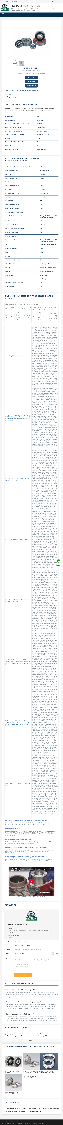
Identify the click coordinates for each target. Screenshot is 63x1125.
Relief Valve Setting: (11, 264)
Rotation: (7, 245)
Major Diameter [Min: (11, 178)
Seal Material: (9, 279)
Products (8, 17)
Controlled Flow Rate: (11, 232)
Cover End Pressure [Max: (13, 131)
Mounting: (8, 138)
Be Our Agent (31, 86)
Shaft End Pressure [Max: (13, 127)
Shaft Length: (9, 197)
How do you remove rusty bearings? (20, 1014)
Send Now (23, 975)
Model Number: (10, 120)
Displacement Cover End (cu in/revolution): (19, 167)
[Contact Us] (59, 562)
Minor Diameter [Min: (11, 170)
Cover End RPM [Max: (11, 225)
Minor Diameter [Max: (12, 205)
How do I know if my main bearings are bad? (23, 1002)
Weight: (7, 252)
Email (7, 942)
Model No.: (8, 271)
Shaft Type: (8, 145)
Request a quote (15, 1)
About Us (5, 1121)
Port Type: (8, 189)
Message (8, 959)
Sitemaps (23, 1121)
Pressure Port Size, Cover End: (15, 142)
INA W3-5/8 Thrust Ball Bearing (15, 356)
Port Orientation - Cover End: (14, 216)
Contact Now (31, 77)
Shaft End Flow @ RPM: (12, 193)
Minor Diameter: (10, 286)
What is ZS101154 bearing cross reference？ (31, 73)
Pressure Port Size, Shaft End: (14, 228)
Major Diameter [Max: (12, 186)
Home (3, 17)
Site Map (18, 1121)
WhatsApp (31, 82)
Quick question (7, 955)
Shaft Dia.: (8, 256)
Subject (7, 950)
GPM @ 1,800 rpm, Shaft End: (14, 283)
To (6, 946)
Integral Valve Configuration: (14, 260)
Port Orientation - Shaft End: (14, 212)
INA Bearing (15, 17)
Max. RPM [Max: (10, 201)
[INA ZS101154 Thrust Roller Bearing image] (31, 40)
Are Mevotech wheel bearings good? (20, 990)
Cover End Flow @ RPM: (12, 208)
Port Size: (8, 268)
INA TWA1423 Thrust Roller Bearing (16, 540)
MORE (31, 1041)
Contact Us (12, 1121)
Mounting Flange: (10, 236)
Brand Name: (9, 117)
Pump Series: (9, 275)
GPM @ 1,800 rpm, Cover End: (14, 135)
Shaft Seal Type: (10, 182)
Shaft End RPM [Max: (11, 149)
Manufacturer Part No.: (12, 240)
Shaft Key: (8, 221)
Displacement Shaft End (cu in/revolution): (19, 124)
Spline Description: (11, 249)
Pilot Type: (8, 174)
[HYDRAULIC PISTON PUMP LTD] (5, 8)
